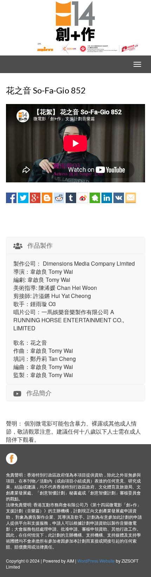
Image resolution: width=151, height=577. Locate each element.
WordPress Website (96, 561)
